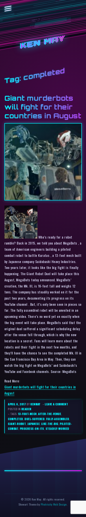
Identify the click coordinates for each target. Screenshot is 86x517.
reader (26, 409)
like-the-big (49, 424)
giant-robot (17, 424)
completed (15, 419)
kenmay (35, 404)
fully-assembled (57, 419)
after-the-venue (49, 414)
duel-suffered (34, 419)
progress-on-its (32, 428)
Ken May (43, 42)
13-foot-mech (27, 414)
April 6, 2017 (17, 404)
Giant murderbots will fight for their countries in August (42, 107)
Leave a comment (56, 404)
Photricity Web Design (54, 504)
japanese (33, 424)
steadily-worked (57, 428)
